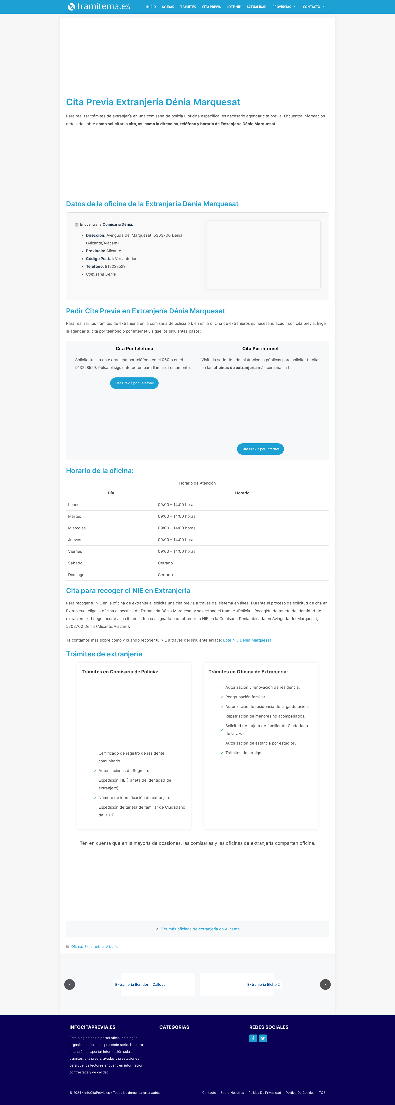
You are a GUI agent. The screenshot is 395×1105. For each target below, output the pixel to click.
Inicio (151, 7)
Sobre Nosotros (232, 1092)
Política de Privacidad (264, 1092)
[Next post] (325, 984)
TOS (322, 1092)
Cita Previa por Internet (260, 449)
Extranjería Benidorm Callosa (140, 984)
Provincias (281, 7)
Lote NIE (234, 7)
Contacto (311, 7)
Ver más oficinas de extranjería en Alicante (200, 929)
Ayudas (168, 7)
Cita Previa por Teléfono (134, 383)
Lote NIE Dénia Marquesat (247, 640)
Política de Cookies (300, 1092)
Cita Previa (211, 7)
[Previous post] (70, 984)
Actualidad (257, 7)
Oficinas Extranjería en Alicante (94, 946)
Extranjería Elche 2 (263, 984)
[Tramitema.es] (101, 7)
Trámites (188, 7)
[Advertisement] (197, 63)
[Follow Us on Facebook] (253, 1038)
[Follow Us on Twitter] (263, 1038)
